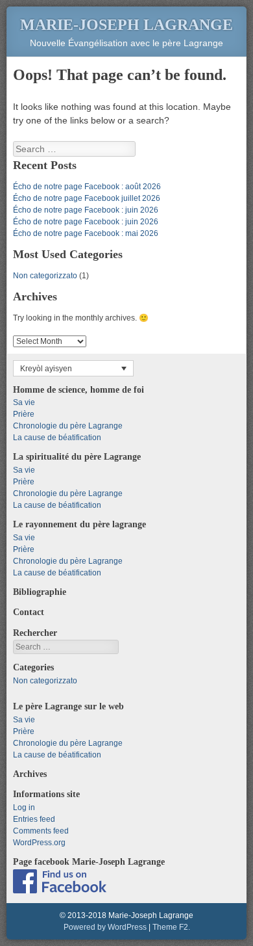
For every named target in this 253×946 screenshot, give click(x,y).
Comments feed (41, 830)
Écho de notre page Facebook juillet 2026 (86, 198)
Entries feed (34, 819)
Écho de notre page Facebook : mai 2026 (85, 233)
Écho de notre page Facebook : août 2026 (87, 186)
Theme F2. (171, 927)
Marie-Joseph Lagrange (126, 24)
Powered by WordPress (105, 927)
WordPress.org (39, 842)
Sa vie (24, 402)
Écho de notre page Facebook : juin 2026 (85, 210)
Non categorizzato (45, 275)
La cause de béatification (57, 437)
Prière (23, 414)
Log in (24, 807)
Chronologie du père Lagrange (68, 425)
